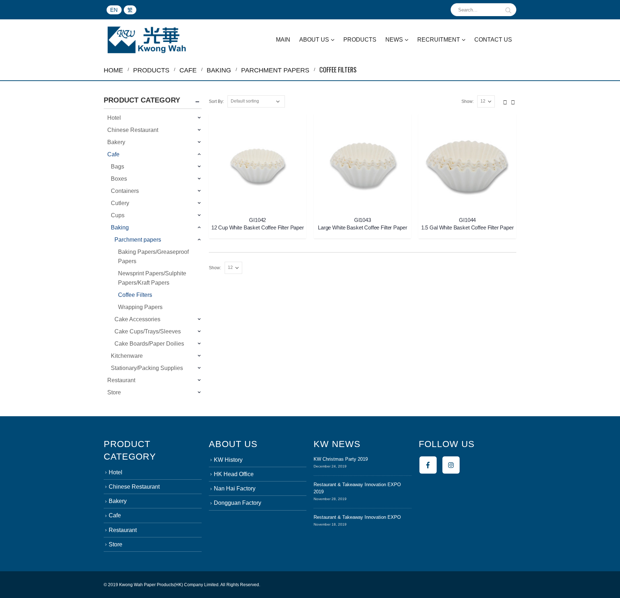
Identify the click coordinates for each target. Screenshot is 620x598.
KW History (228, 460)
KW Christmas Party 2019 (341, 459)
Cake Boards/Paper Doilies (149, 344)
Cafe (113, 154)
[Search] (508, 10)
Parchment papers (137, 240)
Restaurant (121, 380)
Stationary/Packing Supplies (147, 368)
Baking (120, 227)
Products (359, 40)
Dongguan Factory (237, 503)
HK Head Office (234, 474)
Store (114, 392)
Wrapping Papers (140, 307)
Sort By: (216, 101)
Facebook (428, 465)
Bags (117, 166)
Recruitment (438, 40)
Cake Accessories (137, 319)
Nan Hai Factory (234, 488)
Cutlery (120, 203)
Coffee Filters (135, 295)
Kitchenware (127, 356)
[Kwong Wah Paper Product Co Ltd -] (147, 39)
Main (283, 40)
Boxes (119, 179)
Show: (467, 101)
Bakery (116, 142)
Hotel (114, 118)
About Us (314, 40)
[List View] (513, 101)
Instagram (451, 465)
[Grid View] (505, 101)
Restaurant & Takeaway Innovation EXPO (357, 517)
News (394, 40)
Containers (125, 191)
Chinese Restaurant (132, 130)
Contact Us (493, 40)
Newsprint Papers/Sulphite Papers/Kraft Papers (152, 278)
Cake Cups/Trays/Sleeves (147, 331)
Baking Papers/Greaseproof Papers (153, 256)
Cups (118, 215)
